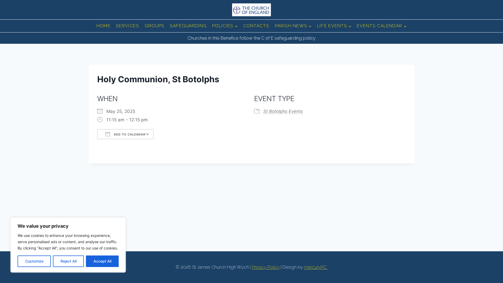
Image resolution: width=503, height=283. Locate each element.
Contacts (256, 25)
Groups (155, 25)
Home (103, 25)
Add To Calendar (129, 134)
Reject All (68, 261)
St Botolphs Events (283, 111)
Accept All (102, 261)
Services (127, 25)
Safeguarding (188, 25)
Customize (34, 261)
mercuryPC (315, 267)
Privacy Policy (266, 267)
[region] (68, 245)
